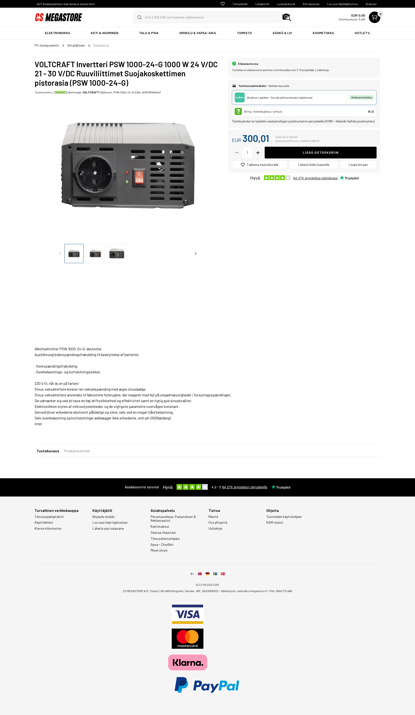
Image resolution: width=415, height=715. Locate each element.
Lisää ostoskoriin (321, 152)
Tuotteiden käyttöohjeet (284, 517)
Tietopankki (240, 4)
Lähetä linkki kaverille (313, 165)
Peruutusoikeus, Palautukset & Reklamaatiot (173, 519)
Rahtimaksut (160, 526)
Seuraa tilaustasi (163, 532)
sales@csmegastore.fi (252, 591)
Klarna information (48, 528)
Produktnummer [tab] (77, 450)
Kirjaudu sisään (103, 517)
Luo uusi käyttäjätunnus (342, 4)
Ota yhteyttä (217, 522)
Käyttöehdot (44, 522)
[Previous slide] (59, 253)
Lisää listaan (358, 165)
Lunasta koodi (286, 4)
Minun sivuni (159, 550)
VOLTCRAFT (91, 92)
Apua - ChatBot (162, 544)
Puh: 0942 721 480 (280, 591)
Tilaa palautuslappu (165, 538)
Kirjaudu (371, 4)
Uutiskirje (215, 528)
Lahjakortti (262, 4)
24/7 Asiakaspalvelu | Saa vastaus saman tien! (66, 4)
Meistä (213, 517)
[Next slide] (195, 253)
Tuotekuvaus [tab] (48, 450)
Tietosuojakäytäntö (49, 517)
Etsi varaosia (311, 4)
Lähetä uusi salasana (108, 528)
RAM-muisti (274, 522)
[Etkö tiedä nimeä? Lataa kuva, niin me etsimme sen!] (286, 17)
